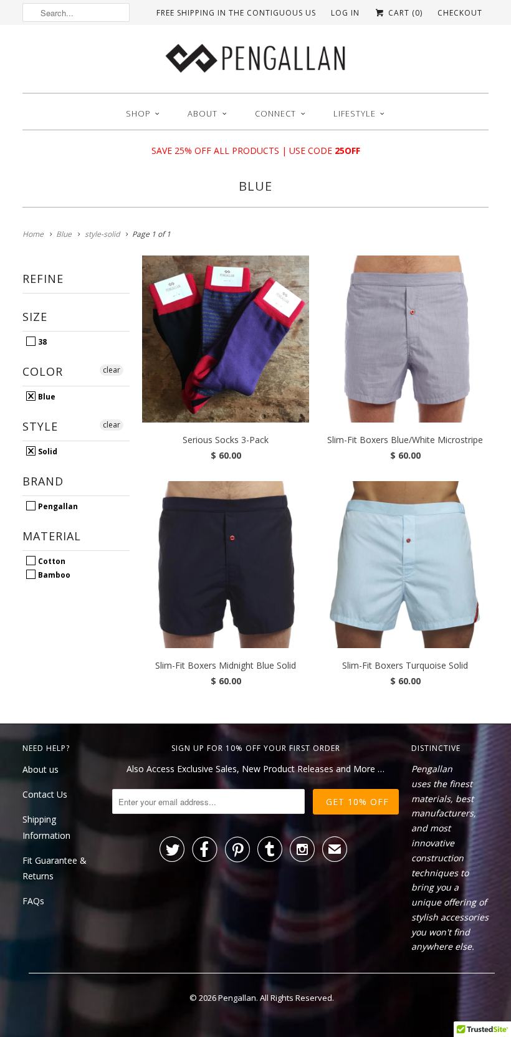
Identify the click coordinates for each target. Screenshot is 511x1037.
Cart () (404, 12)
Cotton (50, 561)
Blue (255, 186)
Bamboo (53, 575)
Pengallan (57, 506)
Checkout (459, 12)
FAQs (33, 901)
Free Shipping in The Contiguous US (236, 12)
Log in (345, 12)
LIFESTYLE (354, 113)
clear (111, 370)
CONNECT (275, 113)
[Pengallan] (255, 62)
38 (41, 341)
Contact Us (44, 794)
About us (40, 769)
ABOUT (202, 113)
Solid (46, 451)
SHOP (138, 113)
